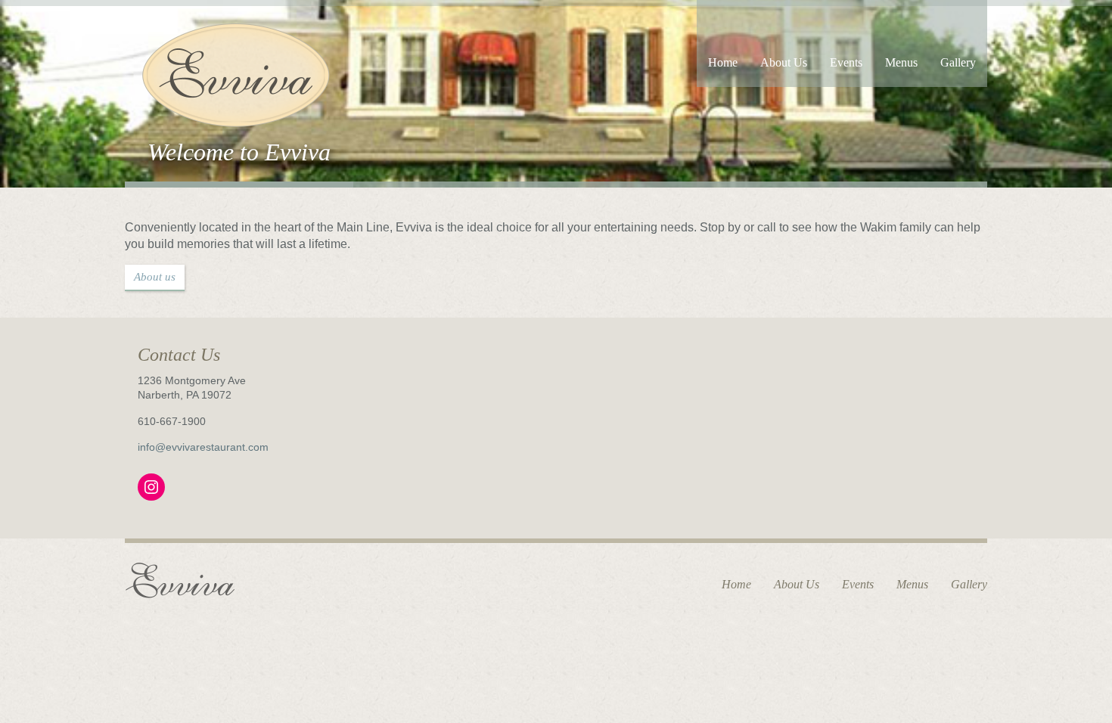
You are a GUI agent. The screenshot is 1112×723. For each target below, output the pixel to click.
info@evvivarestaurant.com (203, 447)
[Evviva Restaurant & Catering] (234, 72)
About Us (783, 62)
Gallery (958, 62)
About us (154, 277)
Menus (901, 62)
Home (723, 62)
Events (846, 62)
